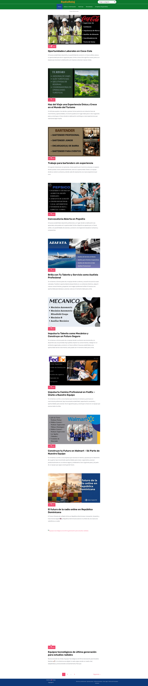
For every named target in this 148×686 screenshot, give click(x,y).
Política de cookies (98, 681)
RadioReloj (68, 1)
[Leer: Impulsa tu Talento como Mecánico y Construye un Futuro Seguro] (74, 312)
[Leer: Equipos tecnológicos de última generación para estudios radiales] (74, 587)
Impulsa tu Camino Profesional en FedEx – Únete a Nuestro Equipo (71, 393)
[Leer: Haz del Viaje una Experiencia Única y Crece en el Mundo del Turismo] (74, 83)
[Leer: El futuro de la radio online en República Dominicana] (74, 488)
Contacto (97, 683)
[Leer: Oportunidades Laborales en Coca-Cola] (74, 29)
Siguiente (97, 674)
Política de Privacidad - (113, 681)
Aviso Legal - (105, 681)
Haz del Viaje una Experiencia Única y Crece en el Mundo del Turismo (72, 106)
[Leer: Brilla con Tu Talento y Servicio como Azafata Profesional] (74, 253)
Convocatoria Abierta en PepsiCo (66, 219)
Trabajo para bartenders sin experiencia (70, 163)
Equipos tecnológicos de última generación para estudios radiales (72, 653)
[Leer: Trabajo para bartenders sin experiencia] (74, 141)
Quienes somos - (90, 681)
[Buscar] (115, 1)
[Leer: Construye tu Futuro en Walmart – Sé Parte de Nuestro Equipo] (74, 429)
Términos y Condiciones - (81, 681)
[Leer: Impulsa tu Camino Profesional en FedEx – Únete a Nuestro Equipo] (74, 370)
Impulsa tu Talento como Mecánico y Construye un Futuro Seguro (68, 335)
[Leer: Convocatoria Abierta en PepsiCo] (74, 197)
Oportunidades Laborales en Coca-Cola (70, 51)
